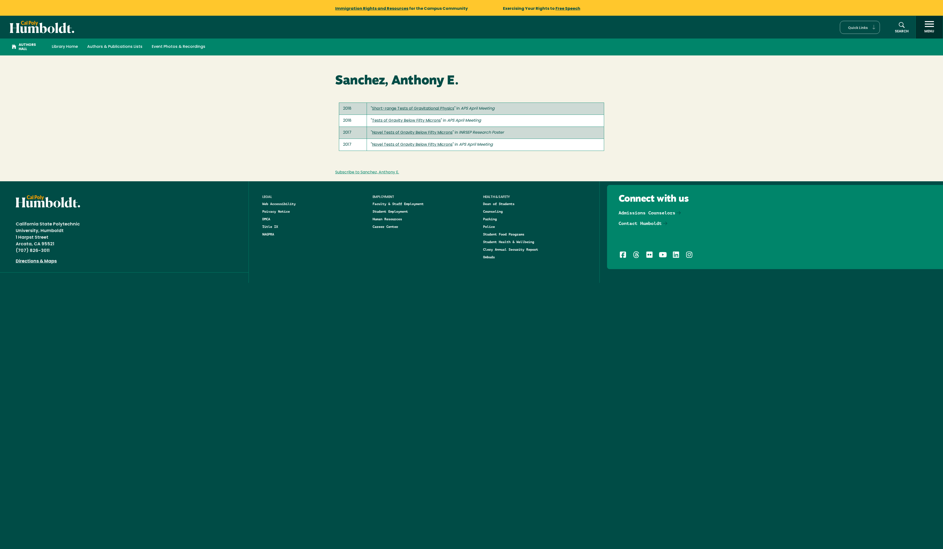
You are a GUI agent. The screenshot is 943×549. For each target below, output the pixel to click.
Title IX (270, 227)
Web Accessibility (279, 204)
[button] (860, 27)
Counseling (493, 211)
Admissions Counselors (647, 212)
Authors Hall (27, 47)
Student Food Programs (503, 234)
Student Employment (390, 211)
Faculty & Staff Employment (398, 204)
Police (489, 227)
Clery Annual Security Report (510, 249)
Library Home (65, 47)
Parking (490, 219)
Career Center (385, 227)
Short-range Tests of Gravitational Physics (413, 109)
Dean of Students (498, 204)
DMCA (266, 219)
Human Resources (387, 219)
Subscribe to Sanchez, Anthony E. (367, 172)
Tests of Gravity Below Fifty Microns (406, 121)
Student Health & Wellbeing (508, 242)
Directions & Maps (36, 261)
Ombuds (489, 257)
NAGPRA (268, 234)
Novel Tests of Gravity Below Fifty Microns (412, 133)
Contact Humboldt (640, 223)
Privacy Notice (276, 211)
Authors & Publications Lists (114, 47)
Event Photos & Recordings (178, 47)
